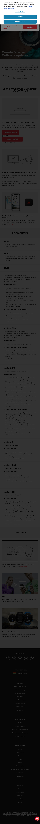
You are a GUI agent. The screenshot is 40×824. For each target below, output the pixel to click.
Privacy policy (11, 8)
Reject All (20, 16)
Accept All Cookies (20, 21)
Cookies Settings (20, 12)
